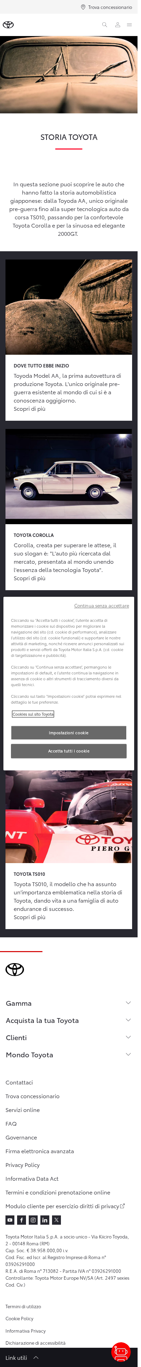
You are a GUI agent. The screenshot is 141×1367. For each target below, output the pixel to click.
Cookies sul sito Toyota (33, 714)
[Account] (117, 25)
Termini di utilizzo (23, 1306)
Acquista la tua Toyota (42, 1019)
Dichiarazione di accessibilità (35, 1343)
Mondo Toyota (29, 1054)
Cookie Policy (19, 1318)
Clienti (16, 1037)
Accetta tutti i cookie (69, 750)
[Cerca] (105, 25)
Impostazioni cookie (69, 732)
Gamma (19, 1002)
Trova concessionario (110, 7)
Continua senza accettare (101, 605)
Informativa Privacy (25, 1330)
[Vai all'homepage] (8, 24)
